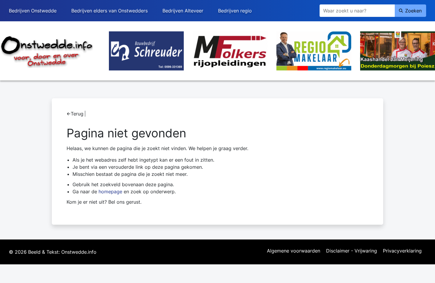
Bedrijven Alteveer (182, 11)
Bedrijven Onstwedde (33, 11)
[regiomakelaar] (313, 50)
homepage (110, 191)
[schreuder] (146, 50)
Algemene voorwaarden (293, 251)
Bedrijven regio (235, 11)
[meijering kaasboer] (397, 50)
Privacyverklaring (402, 251)
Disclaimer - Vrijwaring (351, 251)
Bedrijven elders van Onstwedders (109, 11)
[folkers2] (230, 50)
